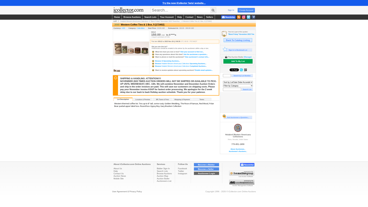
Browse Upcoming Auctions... (167, 61)
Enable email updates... (184, 70)
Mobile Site (119, 178)
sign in (231, 10)
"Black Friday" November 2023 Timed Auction (241, 34)
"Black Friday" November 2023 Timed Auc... (165, 21)
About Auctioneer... (238, 149)
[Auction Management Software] (241, 184)
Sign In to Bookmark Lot (238, 50)
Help (116, 171)
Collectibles (141, 28)
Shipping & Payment (182, 99)
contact (189, 17)
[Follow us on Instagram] (243, 17)
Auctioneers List (164, 181)
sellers (209, 17)
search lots (150, 17)
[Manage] (247, 57)
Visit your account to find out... (179, 52)
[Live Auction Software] (241, 175)
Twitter (181, 171)
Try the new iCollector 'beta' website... (184, 3)
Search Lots (162, 171)
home (117, 17)
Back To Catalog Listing (238, 40)
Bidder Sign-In (163, 168)
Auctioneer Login (206, 173)
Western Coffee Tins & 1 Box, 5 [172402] (197, 21)
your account (167, 17)
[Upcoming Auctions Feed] (238, 17)
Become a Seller (206, 169)
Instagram (182, 173)
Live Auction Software (246, 176)
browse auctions (132, 17)
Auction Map (162, 176)
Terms (202, 99)
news (200, 17)
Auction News (120, 176)
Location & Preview (142, 99)
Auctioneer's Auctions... (238, 151)
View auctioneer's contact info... (182, 57)
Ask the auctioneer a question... (181, 54)
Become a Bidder (206, 165)
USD (123, 28)
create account (246, 10)
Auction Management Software (242, 185)
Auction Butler (163, 178)
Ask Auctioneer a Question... (238, 117)
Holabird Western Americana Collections (134, 21)
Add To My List (238, 61)
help (179, 17)
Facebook (182, 168)
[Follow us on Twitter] (248, 17)
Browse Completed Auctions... (181, 66)
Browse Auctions (164, 173)
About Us (118, 168)
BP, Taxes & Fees (162, 99)
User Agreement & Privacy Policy (127, 191)
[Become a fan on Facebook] (253, 17)
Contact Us (119, 173)
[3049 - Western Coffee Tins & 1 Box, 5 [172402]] (116, 73)
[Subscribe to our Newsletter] (228, 17)
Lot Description (123, 99)
